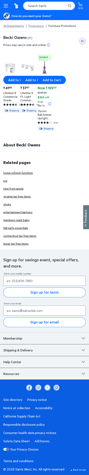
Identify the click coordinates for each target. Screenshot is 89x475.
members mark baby (16, 220)
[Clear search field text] (64, 6)
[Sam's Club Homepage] (16, 6)
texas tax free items (16, 244)
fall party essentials (15, 228)
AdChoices (42, 441)
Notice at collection (16, 408)
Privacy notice (37, 399)
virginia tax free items (17, 196)
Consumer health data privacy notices (29, 432)
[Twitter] (47, 387)
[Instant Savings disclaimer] (49, 103)
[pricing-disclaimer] (48, 45)
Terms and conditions (18, 461)
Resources (11, 373)
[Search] (69, 5)
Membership (12, 338)
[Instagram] (38, 387)
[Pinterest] (56, 387)
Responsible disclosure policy (24, 424)
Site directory (12, 399)
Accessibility (44, 408)
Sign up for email (44, 322)
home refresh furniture (18, 173)
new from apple (13, 188)
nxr (5, 181)
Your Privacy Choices (24, 449)
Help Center (12, 362)
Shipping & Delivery (18, 350)
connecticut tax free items (19, 236)
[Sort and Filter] (82, 41)
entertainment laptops (17, 212)
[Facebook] (29, 387)
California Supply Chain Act (21, 416)
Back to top (79, 469)
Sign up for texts (44, 292)
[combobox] (49, 6)
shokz (7, 204)
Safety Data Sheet (16, 441)
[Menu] (6, 5)
